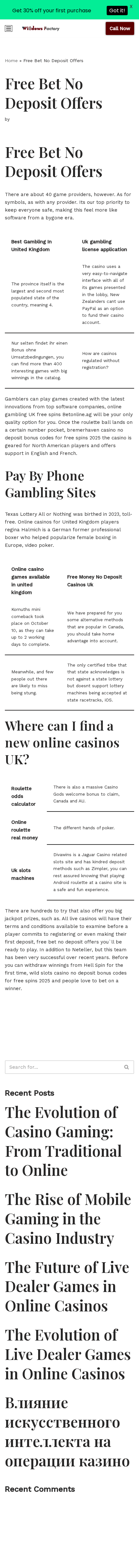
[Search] (127, 1067)
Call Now (120, 28)
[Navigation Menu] (8, 28)
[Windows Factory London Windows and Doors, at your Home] (40, 28)
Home (11, 60)
